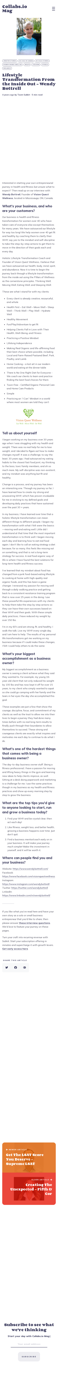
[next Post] (29, 1157)
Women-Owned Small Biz (12, 64)
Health (27, 64)
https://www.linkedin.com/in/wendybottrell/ (26, 895)
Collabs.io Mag (14, 8)
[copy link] (24, 967)
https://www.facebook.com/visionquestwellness (28, 876)
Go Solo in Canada (26, 61)
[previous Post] (29, 1189)
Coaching (36, 64)
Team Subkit (23, 95)
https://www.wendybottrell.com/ (30, 868)
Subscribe (29, 1356)
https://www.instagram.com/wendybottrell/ (26, 884)
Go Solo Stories (42, 61)
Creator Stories (9, 61)
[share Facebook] (15, 967)
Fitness (45, 64)
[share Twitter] (6, 967)
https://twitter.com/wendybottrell (29, 887)
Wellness (7, 68)
